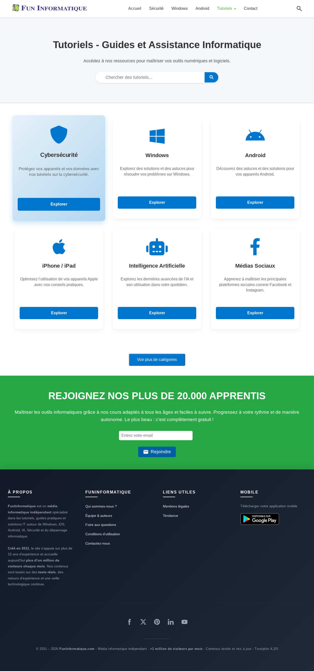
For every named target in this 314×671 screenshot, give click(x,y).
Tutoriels (226, 8)
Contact (250, 8)
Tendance (170, 516)
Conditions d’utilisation (102, 534)
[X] (143, 623)
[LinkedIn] (171, 623)
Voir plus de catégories (157, 359)
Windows (179, 8)
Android (202, 8)
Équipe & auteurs (98, 516)
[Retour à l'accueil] (50, 8)
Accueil (134, 8)
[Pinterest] (157, 623)
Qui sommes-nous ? (101, 506)
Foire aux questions (100, 525)
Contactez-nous (97, 543)
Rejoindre (161, 451)
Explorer (59, 204)
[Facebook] (129, 623)
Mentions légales (176, 506)
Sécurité (156, 8)
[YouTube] (184, 623)
